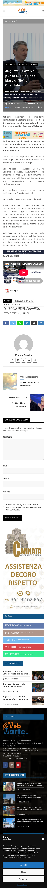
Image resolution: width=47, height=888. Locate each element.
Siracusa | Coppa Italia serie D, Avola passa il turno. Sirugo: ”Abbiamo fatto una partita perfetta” (16, 685)
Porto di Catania (11, 313)
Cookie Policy (22, 885)
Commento (8, 437)
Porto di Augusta (12, 304)
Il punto (25, 313)
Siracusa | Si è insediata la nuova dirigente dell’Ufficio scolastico (30, 784)
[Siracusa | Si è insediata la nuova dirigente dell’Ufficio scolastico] (9, 786)
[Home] (6, 21)
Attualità (13, 21)
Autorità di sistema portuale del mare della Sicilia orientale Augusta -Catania (22, 309)
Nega (23, 872)
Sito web (6, 492)
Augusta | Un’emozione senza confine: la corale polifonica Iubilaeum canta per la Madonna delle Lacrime (16, 697)
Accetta (23, 865)
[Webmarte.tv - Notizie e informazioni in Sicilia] (23, 11)
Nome (5, 466)
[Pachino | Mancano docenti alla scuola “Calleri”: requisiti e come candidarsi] (9, 811)
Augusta (23, 65)
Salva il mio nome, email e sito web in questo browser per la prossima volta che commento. (23, 507)
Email (6, 479)
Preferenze (23, 879)
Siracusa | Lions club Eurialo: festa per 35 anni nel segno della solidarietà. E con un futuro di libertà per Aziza (16, 672)
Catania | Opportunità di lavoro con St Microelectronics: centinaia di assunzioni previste (30, 821)
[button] (43, 839)
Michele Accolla (23, 355)
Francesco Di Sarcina (23, 301)
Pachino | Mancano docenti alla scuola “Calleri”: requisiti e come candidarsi (29, 808)
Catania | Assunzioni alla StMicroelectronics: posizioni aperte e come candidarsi (28, 796)
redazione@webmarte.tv (17, 758)
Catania (33, 65)
